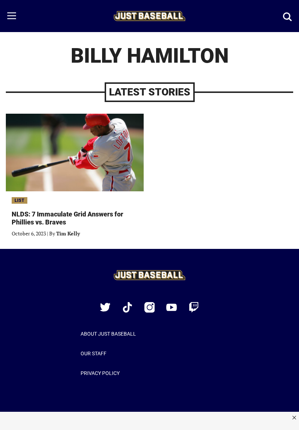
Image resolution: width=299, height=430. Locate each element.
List (19, 200)
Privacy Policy (100, 373)
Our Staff (93, 353)
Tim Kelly (68, 233)
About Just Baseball (108, 334)
